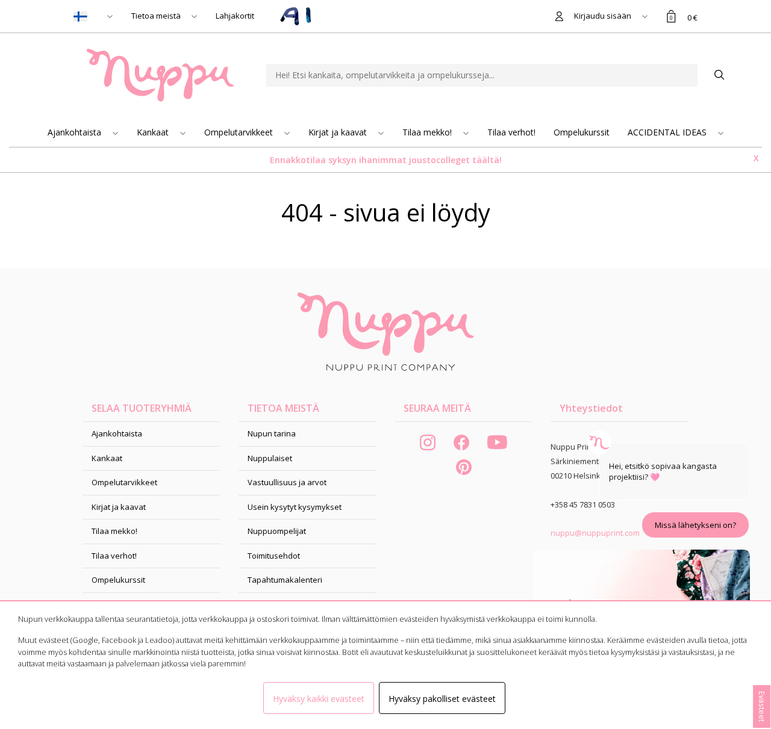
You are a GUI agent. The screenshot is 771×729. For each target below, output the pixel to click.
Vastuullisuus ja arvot (287, 482)
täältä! (487, 160)
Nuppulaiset (270, 458)
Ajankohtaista (76, 132)
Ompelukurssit (582, 132)
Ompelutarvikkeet (239, 132)
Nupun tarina (272, 433)
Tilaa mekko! (428, 132)
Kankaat (154, 132)
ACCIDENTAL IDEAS (668, 132)
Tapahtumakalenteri (285, 579)
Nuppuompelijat (277, 531)
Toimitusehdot (274, 555)
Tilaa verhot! (511, 132)
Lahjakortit (235, 15)
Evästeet (762, 706)
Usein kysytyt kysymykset (295, 506)
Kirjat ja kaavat (338, 132)
